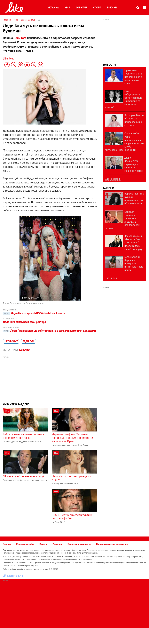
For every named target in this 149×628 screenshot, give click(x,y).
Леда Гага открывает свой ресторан (25, 322)
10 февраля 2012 (28, 20)
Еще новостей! (112, 178)
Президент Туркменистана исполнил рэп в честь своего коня (133, 77)
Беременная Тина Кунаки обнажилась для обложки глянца (134, 198)
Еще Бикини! (111, 278)
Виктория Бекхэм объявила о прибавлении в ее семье (134, 120)
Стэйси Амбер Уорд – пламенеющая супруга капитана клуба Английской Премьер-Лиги (124, 142)
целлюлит (11, 341)
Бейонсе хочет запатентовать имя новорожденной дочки (23, 436)
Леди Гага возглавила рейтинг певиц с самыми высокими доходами (50, 331)
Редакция (57, 543)
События (81, 7)
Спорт (97, 7)
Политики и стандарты (79, 543)
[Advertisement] (50, 379)
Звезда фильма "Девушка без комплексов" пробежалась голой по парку (133, 242)
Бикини (112, 7)
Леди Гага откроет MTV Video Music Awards (34, 313)
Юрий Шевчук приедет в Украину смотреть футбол (72, 516)
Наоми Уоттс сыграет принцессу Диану (71, 478)
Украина (53, 7)
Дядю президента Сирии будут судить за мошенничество (133, 164)
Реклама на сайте (25, 543)
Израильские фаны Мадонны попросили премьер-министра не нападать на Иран (72, 437)
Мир (67, 7)
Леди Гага (20, 38)
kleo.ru (24, 349)
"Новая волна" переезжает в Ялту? (23, 476)
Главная (7, 19)
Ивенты (43, 543)
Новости (109, 64)
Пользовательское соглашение (112, 543)
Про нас (7, 543)
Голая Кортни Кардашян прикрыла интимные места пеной (133, 263)
